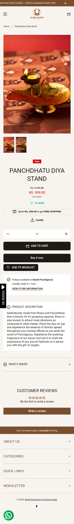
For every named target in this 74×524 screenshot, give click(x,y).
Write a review (37, 411)
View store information (27, 288)
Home (6, 26)
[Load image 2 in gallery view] (21, 145)
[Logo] (37, 14)
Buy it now (37, 257)
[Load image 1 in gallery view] (8, 145)
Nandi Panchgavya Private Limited (41, 499)
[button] (69, 14)
